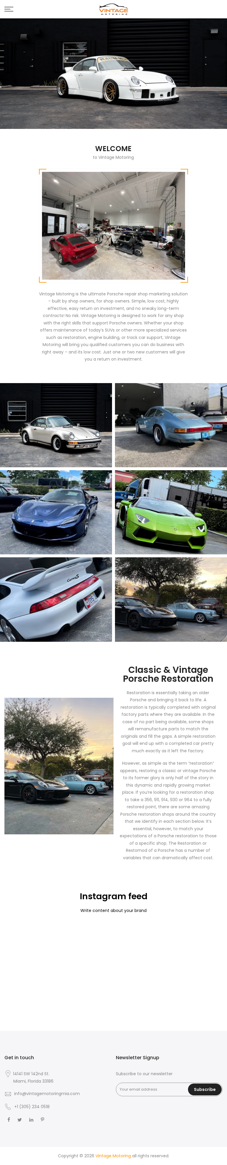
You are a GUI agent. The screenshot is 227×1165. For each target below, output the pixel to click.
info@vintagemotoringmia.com (47, 1094)
